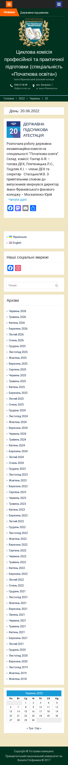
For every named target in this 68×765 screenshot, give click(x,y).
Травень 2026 (17, 316)
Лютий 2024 (16, 457)
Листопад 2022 (18, 532)
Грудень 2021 (17, 591)
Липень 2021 (17, 614)
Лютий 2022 (16, 579)
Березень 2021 (18, 638)
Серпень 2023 (17, 492)
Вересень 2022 (18, 544)
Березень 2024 (18, 451)
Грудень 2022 (17, 527)
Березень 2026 (18, 328)
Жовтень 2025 (18, 357)
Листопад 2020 (18, 655)
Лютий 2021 (16, 643)
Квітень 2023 (17, 509)
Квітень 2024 (17, 445)
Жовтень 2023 (18, 480)
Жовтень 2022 (18, 538)
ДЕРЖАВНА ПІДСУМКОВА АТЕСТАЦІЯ (35, 129)
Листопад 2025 (18, 351)
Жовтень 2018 (18, 678)
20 (10, 716)
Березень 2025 (18, 392)
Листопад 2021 (18, 597)
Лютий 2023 (16, 521)
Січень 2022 (16, 585)
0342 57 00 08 (20, 85)
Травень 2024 (17, 439)
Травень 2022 (17, 562)
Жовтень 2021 (18, 603)
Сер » (38, 728)
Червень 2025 (17, 375)
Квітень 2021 (17, 632)
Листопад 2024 (18, 416)
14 (18, 711)
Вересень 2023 (18, 486)
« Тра (30, 728)
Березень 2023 (18, 515)
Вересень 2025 (18, 363)
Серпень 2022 (17, 550)
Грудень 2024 (17, 410)
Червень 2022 (17, 556)
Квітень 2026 (17, 322)
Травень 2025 (17, 381)
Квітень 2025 (17, 387)
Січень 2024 (16, 462)
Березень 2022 (18, 573)
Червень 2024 (17, 433)
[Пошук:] (33, 285)
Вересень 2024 (18, 427)
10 (40, 707)
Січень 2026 (16, 340)
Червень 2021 (17, 620)
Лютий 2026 (16, 334)
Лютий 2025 (16, 398)
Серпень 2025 (17, 369)
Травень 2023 (17, 503)
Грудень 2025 (17, 346)
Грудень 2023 (17, 468)
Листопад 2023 (18, 474)
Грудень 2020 (17, 649)
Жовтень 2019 (18, 673)
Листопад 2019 (18, 667)
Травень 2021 (17, 626)
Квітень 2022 (17, 568)
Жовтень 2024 (18, 422)
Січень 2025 (16, 404)
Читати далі (17, 200)
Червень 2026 (17, 311)
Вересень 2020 (18, 661)
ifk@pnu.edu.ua (22, 88)
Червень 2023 (17, 497)
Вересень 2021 (18, 608)
